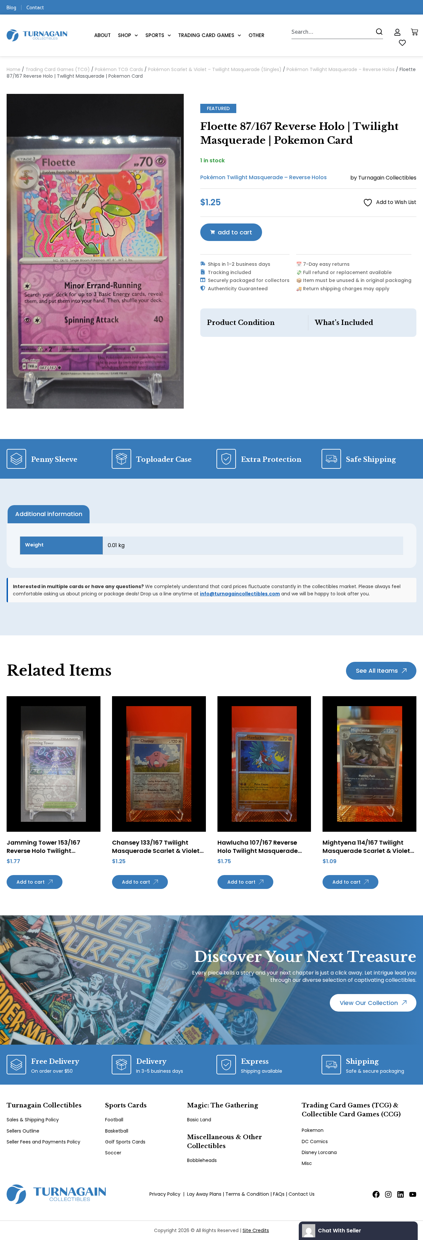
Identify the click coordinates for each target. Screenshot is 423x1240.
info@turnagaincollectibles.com (240, 593)
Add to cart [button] (31, 882)
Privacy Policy (164, 1194)
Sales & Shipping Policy (33, 1119)
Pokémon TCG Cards (119, 69)
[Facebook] (376, 1194)
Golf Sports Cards (125, 1142)
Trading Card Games (206, 35)
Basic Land (199, 1119)
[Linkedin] (400, 1194)
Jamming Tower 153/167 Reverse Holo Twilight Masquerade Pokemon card (49, 850)
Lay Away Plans (204, 1194)
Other (256, 35)
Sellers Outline (23, 1131)
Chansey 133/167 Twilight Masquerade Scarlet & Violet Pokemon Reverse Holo (156, 850)
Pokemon (313, 1130)
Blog (11, 7)
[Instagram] (388, 1194)
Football (114, 1119)
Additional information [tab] (48, 514)
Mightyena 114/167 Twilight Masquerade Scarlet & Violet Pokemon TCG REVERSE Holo (366, 850)
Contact (35, 7)
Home (13, 69)
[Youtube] (412, 1194)
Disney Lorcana (319, 1152)
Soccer (113, 1152)
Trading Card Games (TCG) (57, 69)
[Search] (377, 31)
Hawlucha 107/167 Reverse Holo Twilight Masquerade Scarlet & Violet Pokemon (257, 850)
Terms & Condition (247, 1194)
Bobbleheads (202, 1160)
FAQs (279, 1194)
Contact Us (301, 1194)
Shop (124, 35)
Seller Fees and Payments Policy (43, 1142)
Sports (154, 35)
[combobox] (331, 31)
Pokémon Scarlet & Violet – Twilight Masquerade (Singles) (215, 69)
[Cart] (414, 32)
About (102, 35)
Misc (307, 1163)
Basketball (116, 1131)
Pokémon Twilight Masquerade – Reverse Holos (341, 69)
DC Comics (315, 1141)
